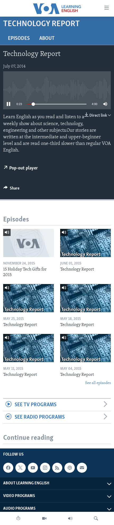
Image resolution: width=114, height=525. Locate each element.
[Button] (11, 190)
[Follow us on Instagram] (45, 468)
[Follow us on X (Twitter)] (20, 468)
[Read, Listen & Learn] (18, 518)
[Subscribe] (82, 468)
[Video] (44, 518)
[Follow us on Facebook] (8, 468)
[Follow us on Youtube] (33, 468)
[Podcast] (69, 468)
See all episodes (98, 383)
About (47, 38)
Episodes (19, 38)
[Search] (96, 518)
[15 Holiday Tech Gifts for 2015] (28, 243)
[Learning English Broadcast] (70, 518)
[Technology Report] (85, 243)
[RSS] (57, 468)
